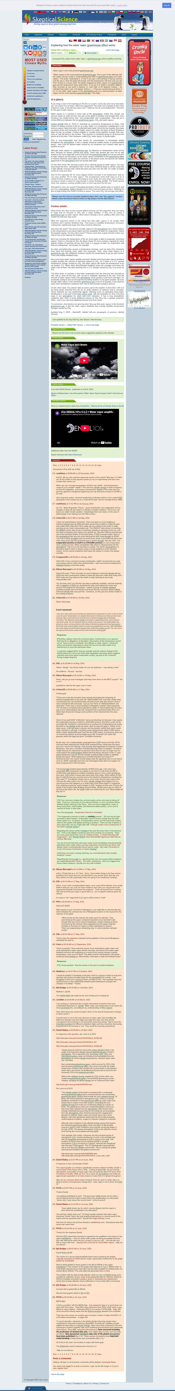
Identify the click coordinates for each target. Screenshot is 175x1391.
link (65, 1289)
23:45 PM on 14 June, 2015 (75, 1228)
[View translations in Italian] (97, 12)
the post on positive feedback (102, 965)
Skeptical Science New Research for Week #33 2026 (36, 194)
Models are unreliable (34, 85)
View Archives (96, 319)
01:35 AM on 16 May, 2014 (85, 569)
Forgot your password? (31, 142)
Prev (55, 465)
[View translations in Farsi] (65, 12)
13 (86, 465)
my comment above (72, 1180)
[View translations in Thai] (150, 12)
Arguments (38, 35)
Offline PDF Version (75, 325)
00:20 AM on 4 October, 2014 (81, 988)
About (124, 35)
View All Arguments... (34, 99)
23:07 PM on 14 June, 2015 (75, 1188)
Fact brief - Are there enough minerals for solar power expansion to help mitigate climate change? (34, 202)
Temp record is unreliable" (73, 643)
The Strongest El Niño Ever (34, 268)
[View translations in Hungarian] (85, 12)
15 (92, 465)
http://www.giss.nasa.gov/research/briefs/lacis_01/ (76, 1042)
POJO (85, 1164)
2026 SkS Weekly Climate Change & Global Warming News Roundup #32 (36, 212)
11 (80, 465)
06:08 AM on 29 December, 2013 (81, 473)
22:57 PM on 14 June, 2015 (81, 1160)
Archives (28, 277)
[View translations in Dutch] (61, 12)
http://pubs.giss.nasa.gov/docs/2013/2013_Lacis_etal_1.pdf (85, 1156)
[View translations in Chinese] (44, 12)
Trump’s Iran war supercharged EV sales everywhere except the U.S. (35, 157)
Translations (112, 35)
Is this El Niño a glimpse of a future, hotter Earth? (34, 181)
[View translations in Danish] (56, 12)
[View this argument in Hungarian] (119, 41)
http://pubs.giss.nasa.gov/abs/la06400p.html (79, 1154)
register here (62, 1368)
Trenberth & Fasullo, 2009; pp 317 (71, 1174)
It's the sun (30, 73)
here (108, 1271)
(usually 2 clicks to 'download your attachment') (98, 1279)
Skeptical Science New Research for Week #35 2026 (36, 152)
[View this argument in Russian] (97, 41)
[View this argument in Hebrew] (106, 41)
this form (66, 196)
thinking (101, 1218)
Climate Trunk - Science (33, 184)
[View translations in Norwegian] (118, 12)
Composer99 (62, 557)
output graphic (66, 1168)
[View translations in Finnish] (69, 12)
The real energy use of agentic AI (36, 197)
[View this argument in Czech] (70, 41)
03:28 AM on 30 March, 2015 (78, 1000)
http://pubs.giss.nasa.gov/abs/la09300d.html (74, 1084)
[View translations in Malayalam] (114, 12)
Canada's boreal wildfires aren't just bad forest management (35, 260)
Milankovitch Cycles (73, 861)
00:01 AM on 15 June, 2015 (80, 1249)
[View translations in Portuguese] (126, 12)
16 (96, 465)
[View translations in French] (73, 12)
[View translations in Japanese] (102, 12)
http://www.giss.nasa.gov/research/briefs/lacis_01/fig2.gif (79, 1038)
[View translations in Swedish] (147, 12)
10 (77, 465)
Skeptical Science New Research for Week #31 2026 (36, 236)
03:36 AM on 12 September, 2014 (77, 944)
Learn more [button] (122, 5)
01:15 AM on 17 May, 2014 (85, 869)
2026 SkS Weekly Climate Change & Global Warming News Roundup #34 (36, 173)
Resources (63, 35)
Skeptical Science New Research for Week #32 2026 (36, 216)
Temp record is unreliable (35, 87)
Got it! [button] (167, 5)
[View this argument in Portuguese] (88, 41)
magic (94, 1218)
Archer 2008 (117, 500)
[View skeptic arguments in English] (36, 12)
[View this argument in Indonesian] (114, 41)
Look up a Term (37, 1388)
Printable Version (58, 325)
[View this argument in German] (74, 41)
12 (83, 465)
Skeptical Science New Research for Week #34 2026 (36, 177)
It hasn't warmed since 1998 (36, 93)
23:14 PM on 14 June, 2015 (81, 1204)
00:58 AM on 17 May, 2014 (79, 690)
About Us (87, 1383)
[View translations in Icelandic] (89, 12)
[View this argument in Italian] (101, 41)
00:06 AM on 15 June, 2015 (80, 1285)
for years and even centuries (86, 296)
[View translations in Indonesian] (93, 12)
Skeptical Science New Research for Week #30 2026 (36, 256)
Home (27, 35)
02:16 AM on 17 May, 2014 (73, 881)
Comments (76, 35)
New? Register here (39, 139)
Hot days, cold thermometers (34, 248)
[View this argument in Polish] (83, 41)
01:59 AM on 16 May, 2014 (73, 663)
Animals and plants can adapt (37, 90)
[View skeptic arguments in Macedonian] (110, 12)
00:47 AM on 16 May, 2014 (79, 518)
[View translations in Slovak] (134, 12)
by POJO (76, 1259)
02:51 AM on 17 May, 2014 (73, 934)
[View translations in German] (77, 12)
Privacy (96, 1383)
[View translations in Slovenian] (138, 12)
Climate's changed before (35, 70)
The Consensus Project (94, 35)
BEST (109, 679)
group (96, 587)
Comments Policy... (109, 1362)
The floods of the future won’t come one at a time (35, 207)
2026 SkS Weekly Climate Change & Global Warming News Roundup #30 (36, 252)
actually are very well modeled (88, 863)
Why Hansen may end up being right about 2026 (35, 227)
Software (51, 35)
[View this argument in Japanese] (92, 41)
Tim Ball (96, 93)
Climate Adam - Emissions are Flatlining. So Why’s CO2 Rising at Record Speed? (35, 168)
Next (99, 465)
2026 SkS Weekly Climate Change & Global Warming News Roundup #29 (36, 272)
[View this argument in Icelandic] (79, 41)
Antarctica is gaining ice (35, 96)
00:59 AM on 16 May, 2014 (81, 557)
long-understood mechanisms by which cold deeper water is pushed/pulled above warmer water (88, 846)
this (119, 910)
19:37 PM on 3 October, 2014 (80, 971)
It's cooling (30, 82)
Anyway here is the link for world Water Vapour (95, 1243)
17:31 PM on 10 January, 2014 (81, 504)
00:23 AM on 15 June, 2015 (75, 1297)
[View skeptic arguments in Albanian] (40, 12)
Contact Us (104, 1383)
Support (134, 35)
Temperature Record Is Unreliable (88, 812)
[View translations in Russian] (130, 12)
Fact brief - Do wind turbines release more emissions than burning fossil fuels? (34, 162)
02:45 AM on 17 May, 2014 (73, 902)
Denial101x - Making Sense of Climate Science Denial (102, 406)
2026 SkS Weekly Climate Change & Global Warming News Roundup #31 (36, 232)
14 (89, 465)
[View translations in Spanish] (143, 12)
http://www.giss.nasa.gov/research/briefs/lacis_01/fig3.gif (79, 1046)
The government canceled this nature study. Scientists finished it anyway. (36, 241)
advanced (84, 477)
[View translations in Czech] (52, 12)
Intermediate (91, 53)
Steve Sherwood (75, 455)
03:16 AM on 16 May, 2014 (85, 675)
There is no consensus (34, 79)
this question (73, 1034)
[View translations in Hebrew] (81, 12)
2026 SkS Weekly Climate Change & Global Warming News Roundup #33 (36, 190)
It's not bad (31, 76)
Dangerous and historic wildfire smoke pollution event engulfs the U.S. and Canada (35, 265)
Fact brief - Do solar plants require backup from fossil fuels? (36, 245)
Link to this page (112, 50)
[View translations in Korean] (106, 12)
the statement (72, 938)
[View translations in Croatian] (48, 12)
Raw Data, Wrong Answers (34, 186)
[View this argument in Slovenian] (110, 41)
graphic (113, 1257)
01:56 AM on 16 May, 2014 (79, 598)
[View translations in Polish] (122, 12)
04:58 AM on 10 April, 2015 (81, 1030)
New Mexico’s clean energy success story (34, 220)
